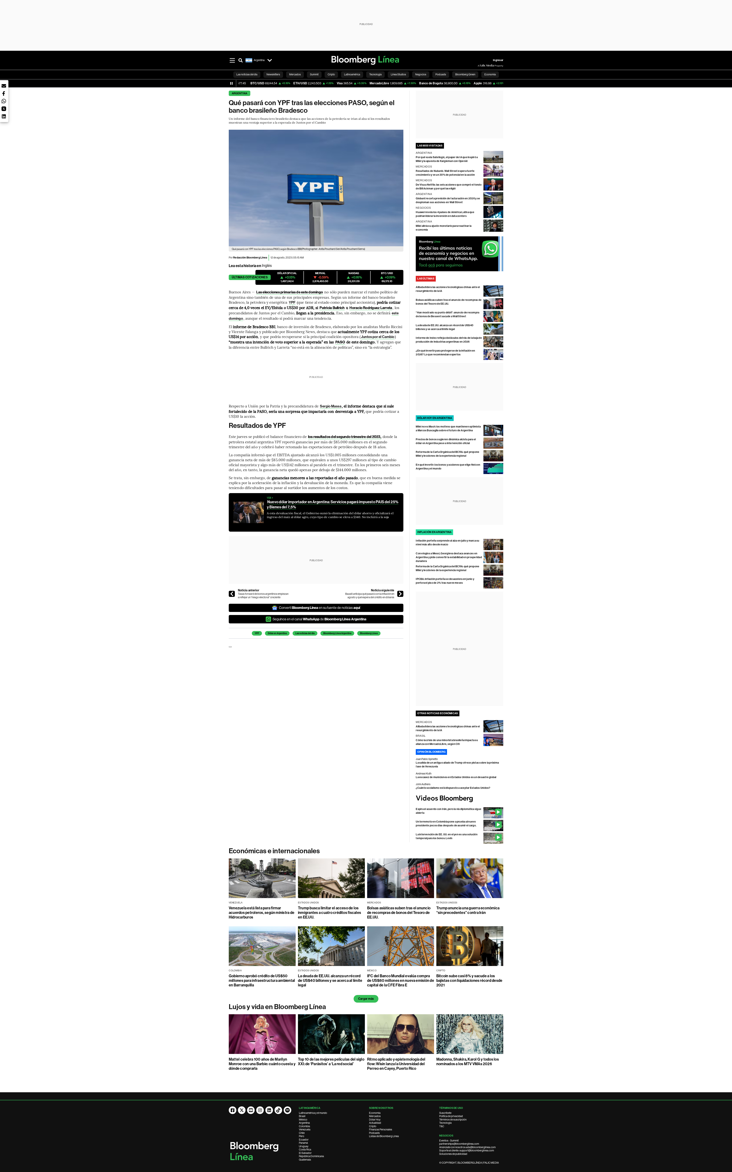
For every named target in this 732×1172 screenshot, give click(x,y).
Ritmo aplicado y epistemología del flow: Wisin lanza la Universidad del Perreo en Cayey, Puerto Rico (396, 1064)
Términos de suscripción (452, 1119)
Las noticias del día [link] (246, 74)
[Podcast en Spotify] (287, 1110)
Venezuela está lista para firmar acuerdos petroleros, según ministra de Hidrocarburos (261, 912)
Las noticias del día (305, 633)
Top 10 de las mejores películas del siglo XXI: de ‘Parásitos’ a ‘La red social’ (331, 1061)
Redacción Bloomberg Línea (250, 257)
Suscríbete (445, 1112)
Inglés (267, 265)
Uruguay (303, 1146)
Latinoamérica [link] (352, 74)
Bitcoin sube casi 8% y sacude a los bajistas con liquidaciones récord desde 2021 (469, 980)
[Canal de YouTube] (251, 1110)
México (303, 1119)
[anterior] (232, 594)
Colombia (304, 1126)
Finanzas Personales (380, 1129)
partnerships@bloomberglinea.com (459, 1143)
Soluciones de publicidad (453, 1153)
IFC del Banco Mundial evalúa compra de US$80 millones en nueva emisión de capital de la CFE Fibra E (400, 980)
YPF (292, 302)
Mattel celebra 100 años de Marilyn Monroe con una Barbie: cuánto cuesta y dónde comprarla (262, 1064)
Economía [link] (490, 74)
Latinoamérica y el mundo (313, 1112)
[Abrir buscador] (240, 60)
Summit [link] (314, 74)
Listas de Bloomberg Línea (384, 1136)
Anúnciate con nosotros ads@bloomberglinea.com (467, 1147)
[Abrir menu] (232, 60)
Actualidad (375, 1122)
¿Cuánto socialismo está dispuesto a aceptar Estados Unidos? (453, 788)
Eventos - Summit (449, 1140)
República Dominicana (311, 1156)
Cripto (372, 1126)
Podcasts (374, 1132)
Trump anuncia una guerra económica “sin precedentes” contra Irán (467, 910)
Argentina (239, 93)
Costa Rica (305, 1149)
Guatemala (305, 1159)
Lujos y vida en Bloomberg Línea (277, 1007)
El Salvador (305, 1152)
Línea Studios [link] (398, 74)
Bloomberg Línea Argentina (337, 633)
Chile (302, 1132)
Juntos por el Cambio (377, 337)
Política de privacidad (451, 1116)
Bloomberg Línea (369, 633)
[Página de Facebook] (232, 1110)
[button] (4, 86)
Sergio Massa (330, 406)
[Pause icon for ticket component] (231, 83)
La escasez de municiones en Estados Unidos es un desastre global (456, 777)
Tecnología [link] (375, 74)
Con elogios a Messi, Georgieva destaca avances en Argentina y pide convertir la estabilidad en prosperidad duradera (449, 557)
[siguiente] (400, 594)
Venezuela (304, 1129)
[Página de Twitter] (242, 1110)
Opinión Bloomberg (431, 751)
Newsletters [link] (273, 74)
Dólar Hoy (374, 1119)
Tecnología (445, 1122)
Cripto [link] (331, 74)
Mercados (375, 1116)
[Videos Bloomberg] (459, 798)
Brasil (302, 1116)
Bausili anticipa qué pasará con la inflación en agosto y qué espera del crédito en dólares (369, 595)
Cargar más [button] (366, 999)
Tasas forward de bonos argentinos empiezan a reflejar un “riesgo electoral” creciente (263, 595)
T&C (441, 1126)
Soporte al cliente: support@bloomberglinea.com (466, 1150)
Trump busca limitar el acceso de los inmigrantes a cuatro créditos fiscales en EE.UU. (329, 912)
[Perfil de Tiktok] (278, 1110)
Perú (301, 1136)
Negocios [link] (420, 74)
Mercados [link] (295, 74)
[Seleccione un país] (269, 60)
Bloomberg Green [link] (465, 74)
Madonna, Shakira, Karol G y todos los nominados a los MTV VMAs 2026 (467, 1061)
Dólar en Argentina (277, 633)
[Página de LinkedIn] (269, 1110)
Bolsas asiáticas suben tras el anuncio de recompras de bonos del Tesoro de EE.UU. (398, 912)
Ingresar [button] (498, 60)
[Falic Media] (480, 65)
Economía (374, 1112)
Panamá (303, 1142)
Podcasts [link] (440, 74)
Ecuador (304, 1139)
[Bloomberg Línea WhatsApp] (459, 253)
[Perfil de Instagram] (260, 1110)
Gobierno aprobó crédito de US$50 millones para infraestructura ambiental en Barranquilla (262, 980)
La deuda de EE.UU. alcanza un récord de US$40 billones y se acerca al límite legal (330, 980)
